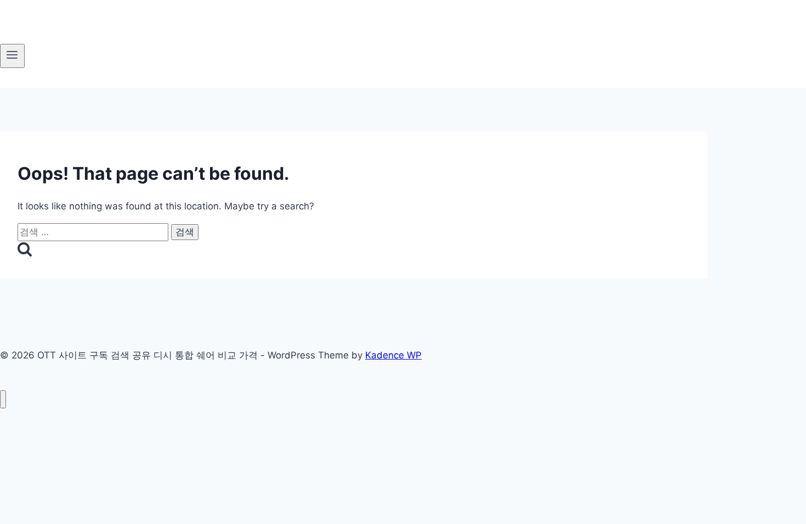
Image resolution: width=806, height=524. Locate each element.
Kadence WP (393, 355)
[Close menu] (3, 399)
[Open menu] (12, 56)
